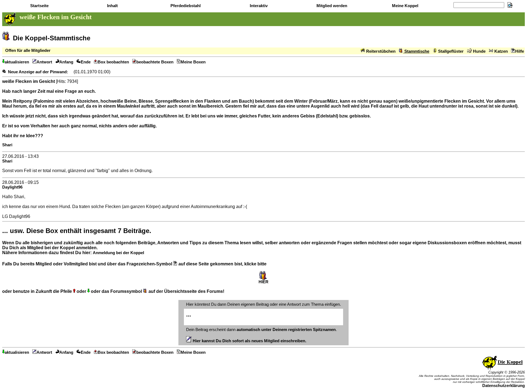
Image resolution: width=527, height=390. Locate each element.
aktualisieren (17, 62)
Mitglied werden (331, 6)
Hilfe (519, 51)
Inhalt (112, 6)
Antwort (44, 62)
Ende (86, 62)
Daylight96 (12, 187)
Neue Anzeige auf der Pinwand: (38, 72)
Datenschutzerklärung (503, 385)
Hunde (479, 51)
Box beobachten (113, 62)
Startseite (39, 6)
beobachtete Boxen (154, 62)
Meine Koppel (404, 6)
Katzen (500, 51)
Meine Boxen (193, 62)
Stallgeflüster (450, 51)
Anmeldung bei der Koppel (118, 253)
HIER (263, 282)
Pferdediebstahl (185, 6)
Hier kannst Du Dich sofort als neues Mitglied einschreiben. (249, 341)
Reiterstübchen (380, 51)
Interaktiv (258, 6)
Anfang (66, 62)
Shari (7, 145)
